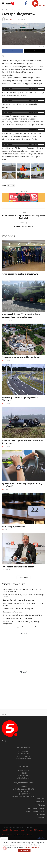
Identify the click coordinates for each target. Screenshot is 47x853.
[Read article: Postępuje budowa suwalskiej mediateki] (23, 339)
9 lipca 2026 (6, 489)
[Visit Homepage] (10, 3)
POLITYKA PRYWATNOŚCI (35, 811)
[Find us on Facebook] (2, 741)
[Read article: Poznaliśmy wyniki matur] (23, 508)
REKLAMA (41, 805)
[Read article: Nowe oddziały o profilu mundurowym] (23, 255)
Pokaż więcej (23, 577)
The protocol (30, 830)
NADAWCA (41, 814)
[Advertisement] (24, 651)
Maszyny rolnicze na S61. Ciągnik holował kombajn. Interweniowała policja (21, 315)
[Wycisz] (36, 89)
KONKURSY (41, 799)
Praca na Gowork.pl (8, 835)
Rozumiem (24, 850)
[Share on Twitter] (34, 51)
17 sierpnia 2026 (7, 320)
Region (14, 10)
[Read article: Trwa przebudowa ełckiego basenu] (23, 548)
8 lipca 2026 (6, 529)
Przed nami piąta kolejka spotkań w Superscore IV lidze (22, 615)
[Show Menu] (3, 3)
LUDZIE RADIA (40, 802)
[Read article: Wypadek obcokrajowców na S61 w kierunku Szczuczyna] (23, 422)
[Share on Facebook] (12, 51)
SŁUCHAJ (42, 5)
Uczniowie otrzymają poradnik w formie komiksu (20, 627)
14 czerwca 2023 (21, 19)
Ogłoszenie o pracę (17, 830)
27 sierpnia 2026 (7, 277)
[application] (23, 89)
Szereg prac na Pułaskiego (12, 612)
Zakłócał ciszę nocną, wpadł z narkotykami (18, 609)
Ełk (19, 10)
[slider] (41, 89)
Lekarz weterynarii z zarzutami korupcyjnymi (19, 600)
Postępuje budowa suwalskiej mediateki (21, 357)
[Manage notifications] (5, 848)
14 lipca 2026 (6, 403)
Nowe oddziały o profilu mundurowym (20, 274)
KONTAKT (41, 818)
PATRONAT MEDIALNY (36, 808)
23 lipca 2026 (6, 360)
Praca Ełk (5, 830)
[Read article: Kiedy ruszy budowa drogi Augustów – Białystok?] (23, 379)
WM (11, 19)
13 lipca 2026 (6, 446)
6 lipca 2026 (6, 570)
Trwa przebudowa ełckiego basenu (18, 566)
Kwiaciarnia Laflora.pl (24, 835)
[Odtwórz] (4, 89)
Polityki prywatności (33, 847)
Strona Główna (6, 10)
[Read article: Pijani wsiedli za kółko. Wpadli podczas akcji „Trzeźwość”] (23, 465)
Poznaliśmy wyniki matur (13, 526)
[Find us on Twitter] (6, 741)
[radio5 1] (23, 197)
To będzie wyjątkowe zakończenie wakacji (18, 618)
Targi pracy (40, 830)
